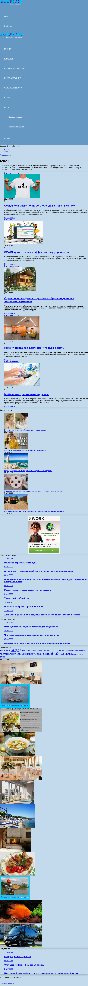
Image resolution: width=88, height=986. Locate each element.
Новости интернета (16, 127)
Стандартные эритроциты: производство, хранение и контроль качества (33, 491)
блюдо (23, 650)
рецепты (31, 653)
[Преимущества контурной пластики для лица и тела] (16, 428)
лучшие (46, 650)
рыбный (53, 653)
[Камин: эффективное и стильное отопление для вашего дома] (15, 851)
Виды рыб (8, 59)
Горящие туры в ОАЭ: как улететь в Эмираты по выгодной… (28, 471)
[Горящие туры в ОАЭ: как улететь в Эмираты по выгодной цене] (16, 469)
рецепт (21, 653)
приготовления (8, 654)
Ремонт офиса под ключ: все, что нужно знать (34, 347)
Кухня (7, 98)
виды (28, 650)
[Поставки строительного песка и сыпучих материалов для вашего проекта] (16, 509)
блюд (8, 650)
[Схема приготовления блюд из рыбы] (21, 731)
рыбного (42, 653)
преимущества (72, 650)
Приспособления (12, 78)
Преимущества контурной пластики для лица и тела (25, 430)
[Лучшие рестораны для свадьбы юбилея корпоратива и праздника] (21, 779)
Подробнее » (9, 218)
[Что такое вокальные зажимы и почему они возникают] (16, 448)
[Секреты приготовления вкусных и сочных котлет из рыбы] (17, 875)
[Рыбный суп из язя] (17, 755)
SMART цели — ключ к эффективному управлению (37, 252)
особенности (54, 650)
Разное (7, 107)
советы (81, 654)
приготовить (82, 650)
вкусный (33, 650)
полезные (62, 650)
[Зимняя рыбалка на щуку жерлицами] (15, 707)
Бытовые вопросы (16, 117)
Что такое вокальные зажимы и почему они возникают (26, 450)
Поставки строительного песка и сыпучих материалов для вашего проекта (34, 511)
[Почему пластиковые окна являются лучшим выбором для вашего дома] (17, 803)
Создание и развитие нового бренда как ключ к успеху (39, 205)
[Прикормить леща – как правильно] (15, 899)
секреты (75, 654)
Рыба (2, 650)
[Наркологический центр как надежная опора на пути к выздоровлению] (21, 683)
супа (2, 656)
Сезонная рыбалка (13, 88)
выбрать (39, 650)
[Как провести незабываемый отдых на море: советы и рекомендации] (17, 827)
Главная (3, 155)
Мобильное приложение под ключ (26, 394)
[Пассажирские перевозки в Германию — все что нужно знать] (21, 947)
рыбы (68, 653)
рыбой (61, 654)
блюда (15, 650)
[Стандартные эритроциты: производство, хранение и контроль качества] (16, 489)
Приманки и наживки (14, 68)
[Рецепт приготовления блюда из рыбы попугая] (21, 923)
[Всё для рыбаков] (11, 5)
